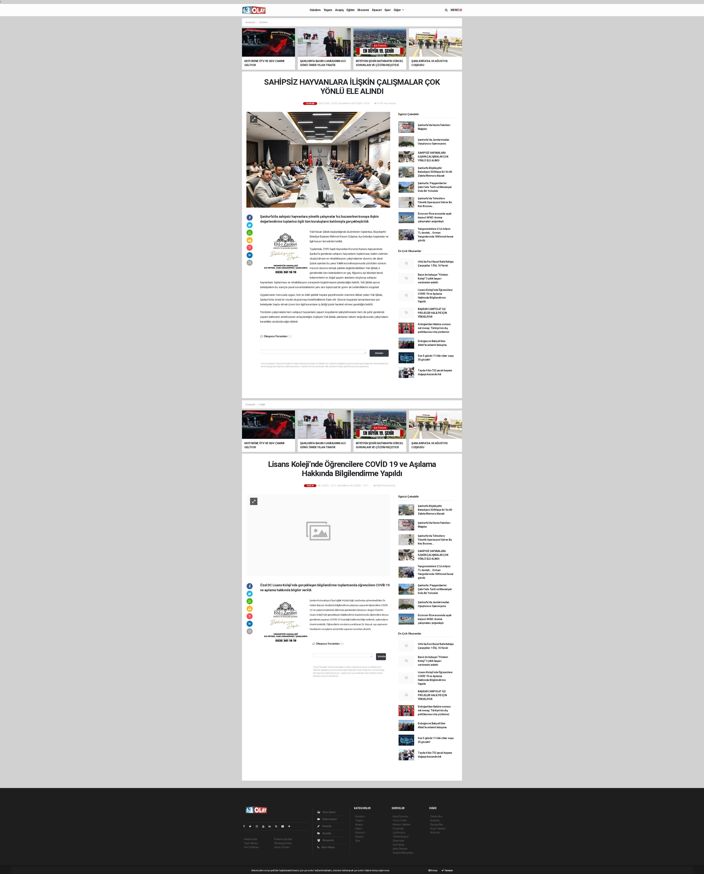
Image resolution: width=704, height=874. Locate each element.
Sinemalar (398, 840)
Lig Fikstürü (399, 832)
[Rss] (277, 826)
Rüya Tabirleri (437, 828)
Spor (387, 10)
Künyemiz (328, 840)
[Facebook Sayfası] (245, 826)
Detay (433, 870)
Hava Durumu (400, 816)
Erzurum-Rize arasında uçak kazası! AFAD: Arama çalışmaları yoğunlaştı (435, 217)
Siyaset (377, 10)
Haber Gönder (282, 847)
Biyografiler (436, 824)
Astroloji (434, 832)
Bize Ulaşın (328, 847)
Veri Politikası (251, 847)
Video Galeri (329, 819)
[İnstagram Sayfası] (258, 826)
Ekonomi (363, 10)
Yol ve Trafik (400, 820)
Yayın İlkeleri (251, 843)
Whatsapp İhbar (283, 843)
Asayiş (339, 10)
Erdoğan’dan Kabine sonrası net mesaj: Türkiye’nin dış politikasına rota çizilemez (434, 328)
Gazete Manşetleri (403, 852)
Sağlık (262, 404)
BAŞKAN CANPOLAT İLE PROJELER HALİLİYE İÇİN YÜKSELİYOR (432, 313)
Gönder (379, 353)
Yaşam (328, 10)
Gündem (315, 10)
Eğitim (350, 10)
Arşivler (326, 833)
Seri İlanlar (399, 844)
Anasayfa (250, 22)
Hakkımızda (250, 839)
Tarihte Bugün (401, 836)
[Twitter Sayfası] (251, 826)
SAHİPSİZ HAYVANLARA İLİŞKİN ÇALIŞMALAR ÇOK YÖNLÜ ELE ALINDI (433, 156)
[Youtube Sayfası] (264, 826)
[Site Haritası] (284, 826)
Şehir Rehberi (400, 848)
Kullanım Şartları (283, 839)
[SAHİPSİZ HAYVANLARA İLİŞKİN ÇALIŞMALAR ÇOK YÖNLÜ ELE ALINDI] (318, 159)
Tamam (448, 870)
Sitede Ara (436, 816)
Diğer (398, 10)
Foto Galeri (329, 812)
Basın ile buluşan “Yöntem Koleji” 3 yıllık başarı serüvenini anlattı (433, 278)
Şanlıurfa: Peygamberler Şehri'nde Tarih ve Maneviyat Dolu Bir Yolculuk (435, 187)
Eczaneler (398, 828)
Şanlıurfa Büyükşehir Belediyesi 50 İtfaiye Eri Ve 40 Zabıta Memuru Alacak (435, 172)
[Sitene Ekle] (290, 826)
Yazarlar (326, 826)
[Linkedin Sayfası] (271, 826)
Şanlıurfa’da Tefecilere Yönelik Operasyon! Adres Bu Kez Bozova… (435, 202)
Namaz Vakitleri (401, 824)
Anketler (435, 820)
